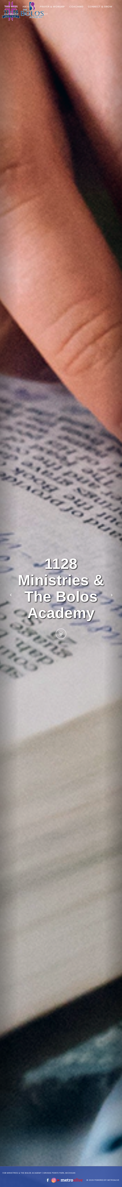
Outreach (11, 14)
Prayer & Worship (52, 6)
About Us (28, 6)
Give (28, 14)
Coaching (76, 6)
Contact (41, 14)
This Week (11, 6)
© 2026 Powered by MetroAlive (102, 1180)
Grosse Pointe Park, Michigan (59, 1173)
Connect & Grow (100, 6)
